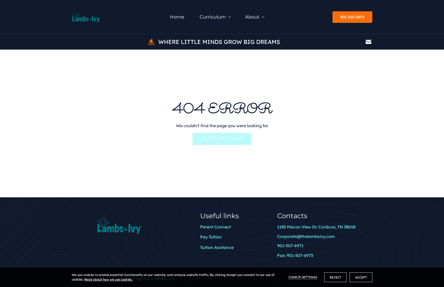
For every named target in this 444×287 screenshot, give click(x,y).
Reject (335, 277)
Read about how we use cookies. (108, 279)
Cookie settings (303, 277)
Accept (361, 277)
